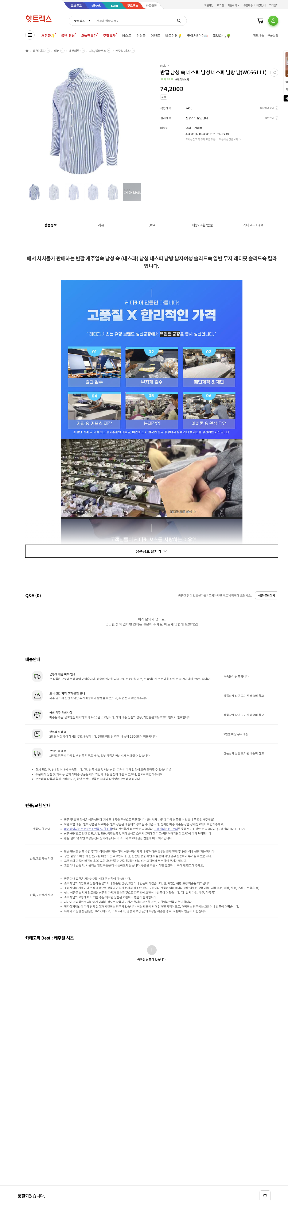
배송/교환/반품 (202, 224)
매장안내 (261, 5)
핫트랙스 (79, 21)
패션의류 (74, 51)
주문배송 (248, 5)
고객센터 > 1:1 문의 (166, 829)
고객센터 (273, 5)
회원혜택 (232, 5)
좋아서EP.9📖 (197, 35)
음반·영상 (68, 35)
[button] (274, 73)
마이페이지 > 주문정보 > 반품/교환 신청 (88, 829)
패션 (56, 51)
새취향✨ (48, 35)
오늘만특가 (89, 35)
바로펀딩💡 (173, 35)
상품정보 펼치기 (148, 551)
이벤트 (155, 35)
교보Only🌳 (222, 35)
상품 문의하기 (266, 595)
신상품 (141, 35)
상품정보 (50, 224)
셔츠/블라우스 (97, 51)
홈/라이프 (39, 51)
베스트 (126, 35)
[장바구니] (260, 20)
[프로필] (273, 21)
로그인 (220, 5)
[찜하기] (265, 1195)
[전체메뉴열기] (30, 35)
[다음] (142, 123)
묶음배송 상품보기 (228, 139)
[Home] (27, 50)
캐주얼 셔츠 (123, 51)
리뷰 (101, 224)
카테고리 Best (253, 224)
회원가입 (209, 5)
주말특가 (109, 35)
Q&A (151, 224)
